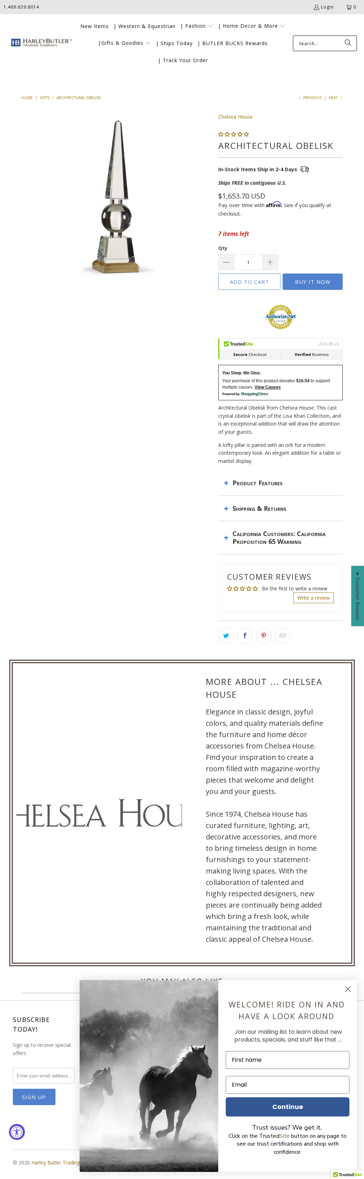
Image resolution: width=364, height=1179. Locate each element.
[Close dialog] (348, 989)
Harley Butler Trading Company (68, 1162)
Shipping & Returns (259, 508)
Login (327, 7)
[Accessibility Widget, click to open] (17, 1132)
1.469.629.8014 (21, 7)
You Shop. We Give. (241, 373)
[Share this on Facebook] (245, 636)
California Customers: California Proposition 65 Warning (279, 537)
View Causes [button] (268, 387)
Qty (222, 248)
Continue (287, 1106)
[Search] (348, 43)
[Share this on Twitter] (226, 636)
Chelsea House (235, 116)
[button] (196, 26)
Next (334, 97)
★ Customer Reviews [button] (357, 595)
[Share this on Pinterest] (264, 636)
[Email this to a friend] (282, 636)
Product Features (257, 482)
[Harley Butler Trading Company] (40, 43)
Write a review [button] (313, 597)
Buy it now (313, 281)
